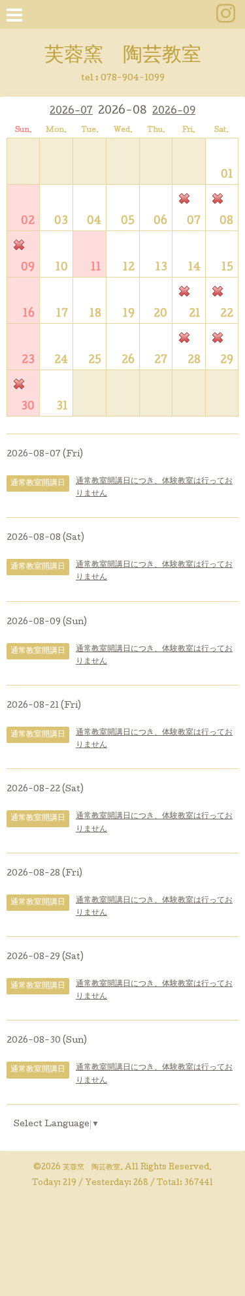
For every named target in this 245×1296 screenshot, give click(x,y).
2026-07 (71, 111)
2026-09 (173, 111)
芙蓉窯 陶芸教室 (122, 56)
